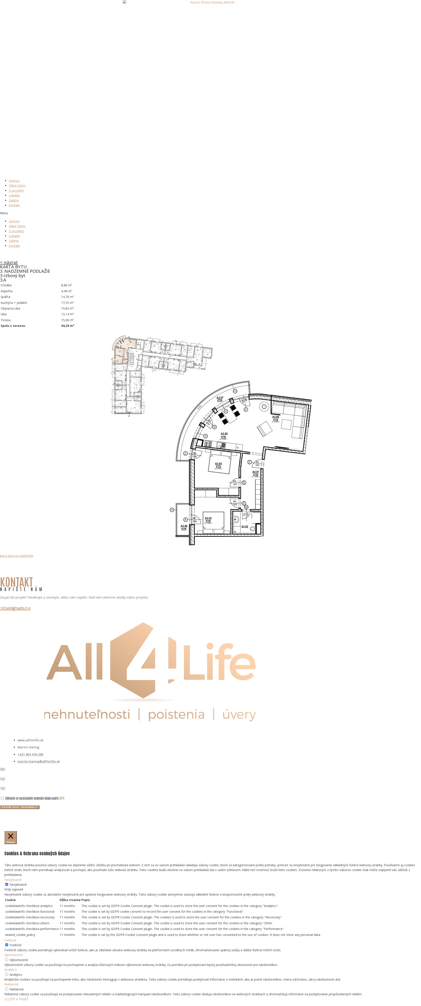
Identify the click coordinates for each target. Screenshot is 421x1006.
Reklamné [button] (11, 984)
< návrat (9, 262)
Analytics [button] (10, 969)
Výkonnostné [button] (13, 955)
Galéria (14, 200)
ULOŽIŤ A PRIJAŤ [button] (16, 999)
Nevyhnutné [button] (12, 880)
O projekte (16, 190)
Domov (14, 181)
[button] (210, 213)
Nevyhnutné (18, 884)
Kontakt (14, 205)
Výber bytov (17, 185)
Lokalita (14, 195)
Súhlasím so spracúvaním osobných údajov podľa (34, 798)
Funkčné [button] (10, 940)
